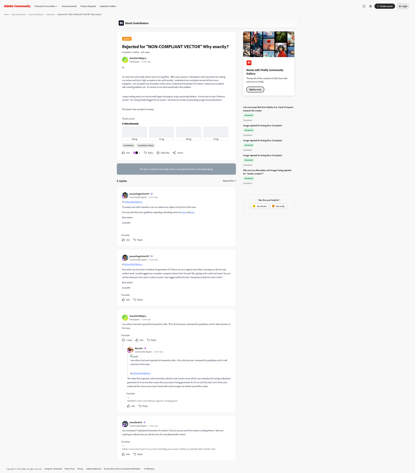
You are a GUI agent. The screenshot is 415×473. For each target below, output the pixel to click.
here (184, 212)
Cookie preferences (93, 468)
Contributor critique (146, 145)
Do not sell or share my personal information (122, 468)
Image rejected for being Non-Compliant (262, 125)
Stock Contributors (36, 14)
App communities (19, 14)
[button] (384, 6)
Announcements (69, 6)
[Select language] (370, 6)
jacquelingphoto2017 (139, 193)
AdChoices (150, 468)
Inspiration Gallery (108, 6)
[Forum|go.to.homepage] (17, 6)
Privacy (80, 468)
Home (6, 14)
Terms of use (70, 468)
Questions (51, 14)
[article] (176, 217)
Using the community (53, 468)
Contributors (129, 145)
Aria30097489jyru (138, 58)
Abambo (139, 348)
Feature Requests (88, 6)
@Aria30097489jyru (133, 201)
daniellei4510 (136, 422)
